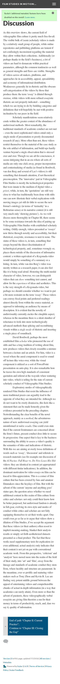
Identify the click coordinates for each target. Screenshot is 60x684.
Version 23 (7, 658)
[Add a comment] (7, 641)
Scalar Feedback (16, 670)
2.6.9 (25, 666)
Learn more (30, 17)
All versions (45, 658)
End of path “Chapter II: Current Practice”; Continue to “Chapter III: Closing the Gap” (26, 626)
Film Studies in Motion (19, 4)
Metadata (7, 662)
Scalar (19, 666)
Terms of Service (37, 666)
